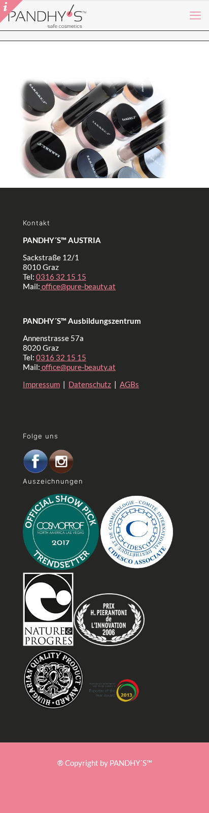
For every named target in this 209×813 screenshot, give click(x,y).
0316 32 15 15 (61, 276)
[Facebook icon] (99, 777)
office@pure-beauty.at (78, 286)
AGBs (129, 384)
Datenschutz (89, 384)
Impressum (41, 384)
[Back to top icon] (178, 787)
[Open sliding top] (11, 11)
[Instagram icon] (110, 777)
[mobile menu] (195, 15)
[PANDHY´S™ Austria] (47, 15)
